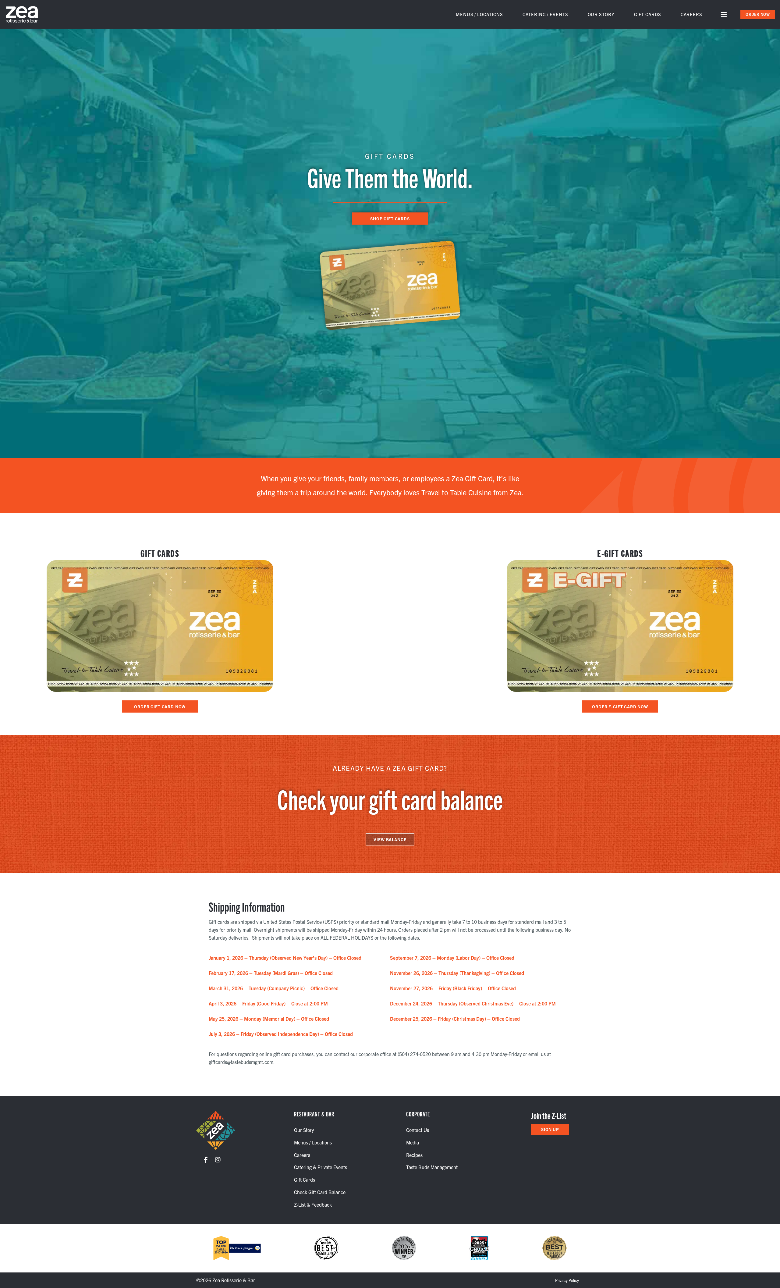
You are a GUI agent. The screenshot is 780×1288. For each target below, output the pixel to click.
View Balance (390, 839)
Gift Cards (647, 14)
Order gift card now (160, 706)
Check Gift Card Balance (320, 1192)
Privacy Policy (567, 1280)
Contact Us (417, 1130)
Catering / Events (545, 14)
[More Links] (724, 14)
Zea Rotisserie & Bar (233, 1280)
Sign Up (550, 1129)
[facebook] (209, 1159)
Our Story (601, 14)
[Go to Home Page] (215, 1130)
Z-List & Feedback (313, 1204)
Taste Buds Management (432, 1167)
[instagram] (221, 1159)
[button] (757, 14)
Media (412, 1142)
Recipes (414, 1155)
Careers (691, 14)
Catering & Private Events (320, 1167)
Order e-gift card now (620, 706)
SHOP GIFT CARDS (390, 218)
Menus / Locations (479, 14)
